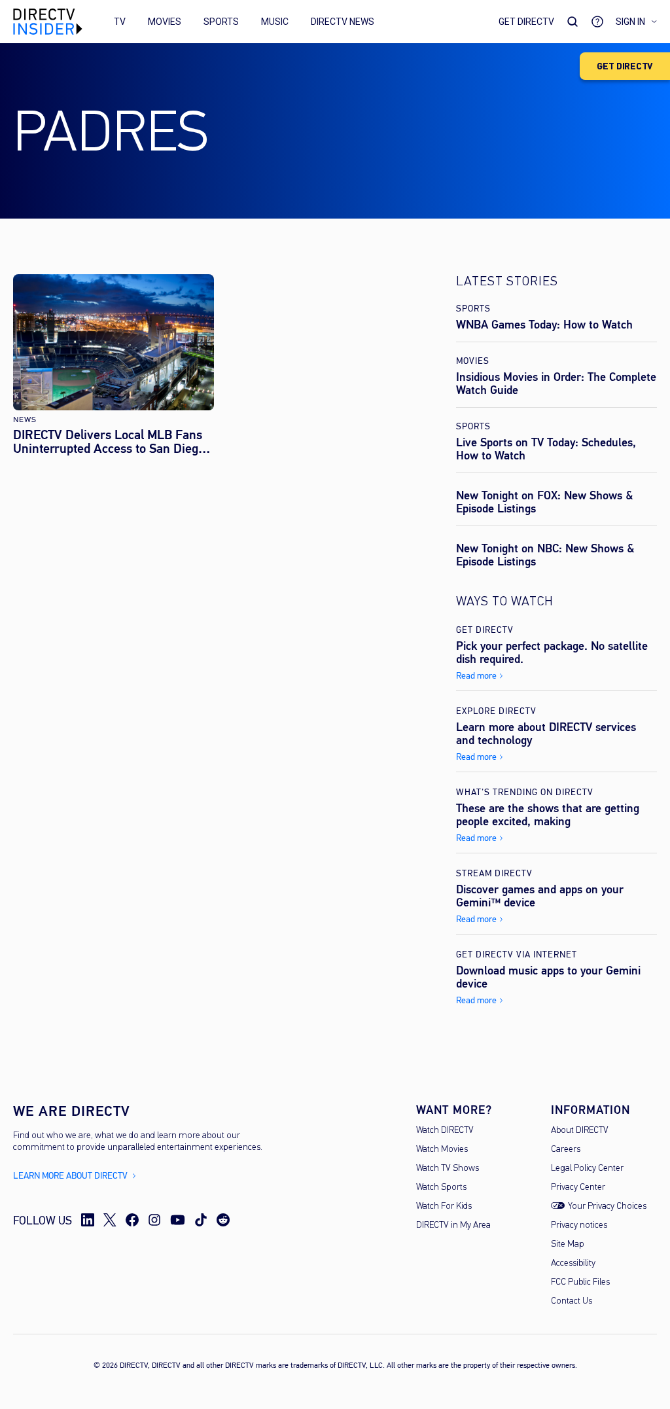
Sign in (630, 21)
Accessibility (573, 1263)
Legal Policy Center (587, 1168)
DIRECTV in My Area (453, 1225)
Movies (164, 21)
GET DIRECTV (625, 66)
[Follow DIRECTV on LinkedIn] (87, 1219)
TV (120, 21)
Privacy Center (578, 1187)
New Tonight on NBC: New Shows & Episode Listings (545, 555)
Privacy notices (579, 1225)
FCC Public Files (580, 1282)
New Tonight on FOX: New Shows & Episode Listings (544, 502)
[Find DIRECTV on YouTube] (177, 1219)
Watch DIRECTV (445, 1130)
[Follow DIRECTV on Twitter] (109, 1219)
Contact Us (571, 1301)
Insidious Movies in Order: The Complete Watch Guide (556, 383)
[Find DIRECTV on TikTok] (200, 1219)
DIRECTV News (342, 21)
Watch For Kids (444, 1206)
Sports (221, 21)
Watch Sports (441, 1187)
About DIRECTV (579, 1130)
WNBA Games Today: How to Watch (544, 324)
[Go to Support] (597, 21)
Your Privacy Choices (607, 1206)
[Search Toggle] (572, 21)
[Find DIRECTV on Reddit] (223, 1219)
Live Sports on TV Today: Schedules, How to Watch (546, 449)
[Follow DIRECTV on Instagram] (154, 1219)
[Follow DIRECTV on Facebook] (132, 1219)
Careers (565, 1149)
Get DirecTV (526, 21)
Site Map (567, 1244)
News (25, 420)
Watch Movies (442, 1149)
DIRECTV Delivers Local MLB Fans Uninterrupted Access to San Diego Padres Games (109, 441)
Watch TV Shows (447, 1168)
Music (275, 21)
